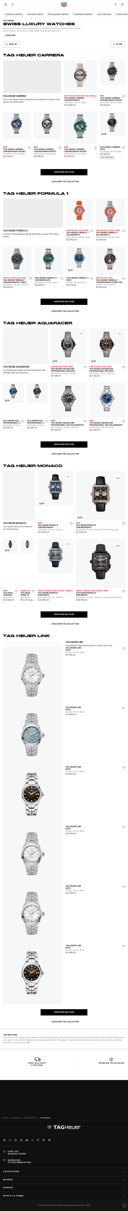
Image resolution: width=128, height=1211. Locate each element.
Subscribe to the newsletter (19, 1161)
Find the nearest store (17, 1153)
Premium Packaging (111, 1063)
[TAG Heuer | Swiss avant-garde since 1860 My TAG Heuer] (64, 1127)
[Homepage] (64, 4)
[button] (115, 4)
